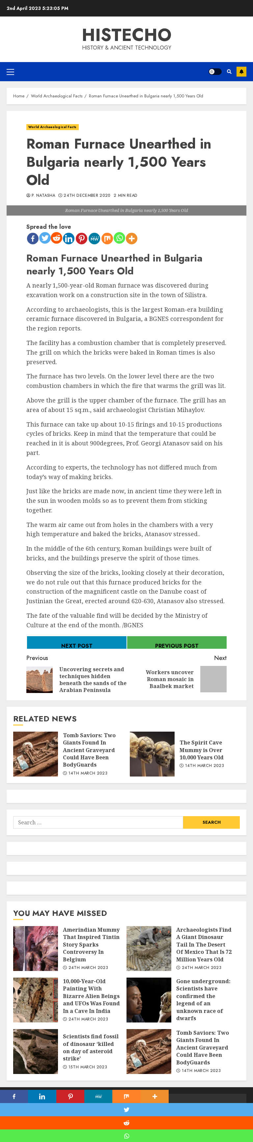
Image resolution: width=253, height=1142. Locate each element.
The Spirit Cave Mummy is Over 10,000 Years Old (152, 754)
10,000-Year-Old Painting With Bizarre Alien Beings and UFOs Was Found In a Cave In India (35, 1000)
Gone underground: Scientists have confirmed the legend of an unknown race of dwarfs (148, 1000)
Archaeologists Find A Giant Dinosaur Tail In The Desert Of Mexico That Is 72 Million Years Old (148, 948)
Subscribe (241, 72)
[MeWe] (94, 238)
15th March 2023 (88, 1067)
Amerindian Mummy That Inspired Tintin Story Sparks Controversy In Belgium (35, 948)
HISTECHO (127, 35)
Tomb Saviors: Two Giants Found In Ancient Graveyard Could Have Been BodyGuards (35, 754)
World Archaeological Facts (52, 126)
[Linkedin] (68, 238)
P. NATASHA (43, 195)
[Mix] (107, 238)
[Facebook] (33, 238)
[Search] (229, 71)
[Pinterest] (81, 238)
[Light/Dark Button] (215, 71)
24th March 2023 (88, 968)
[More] (131, 238)
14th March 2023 (88, 773)
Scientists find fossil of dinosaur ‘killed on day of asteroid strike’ (35, 1051)
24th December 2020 (87, 195)
